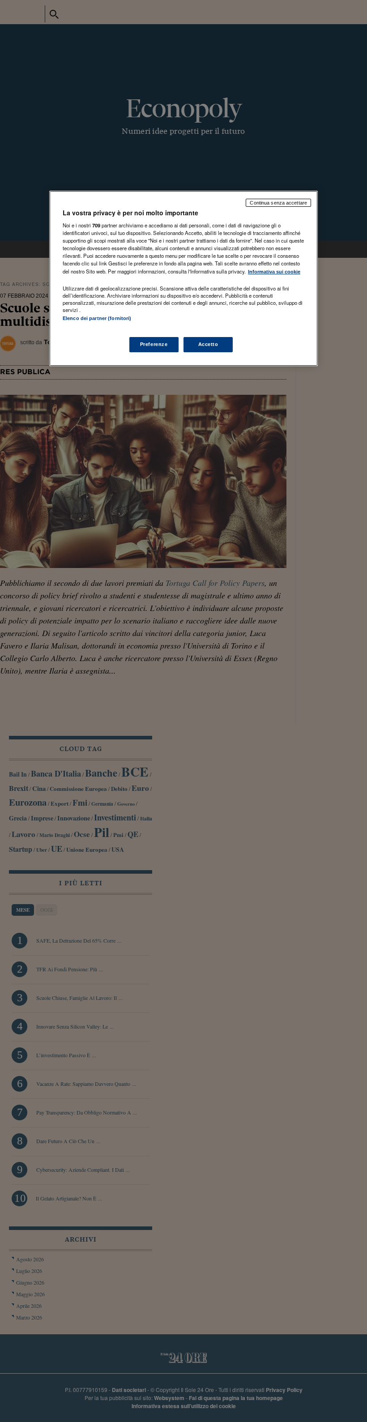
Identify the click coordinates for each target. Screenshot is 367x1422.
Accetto (208, 344)
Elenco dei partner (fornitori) (97, 318)
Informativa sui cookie (274, 271)
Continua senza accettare (278, 202)
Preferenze (154, 344)
